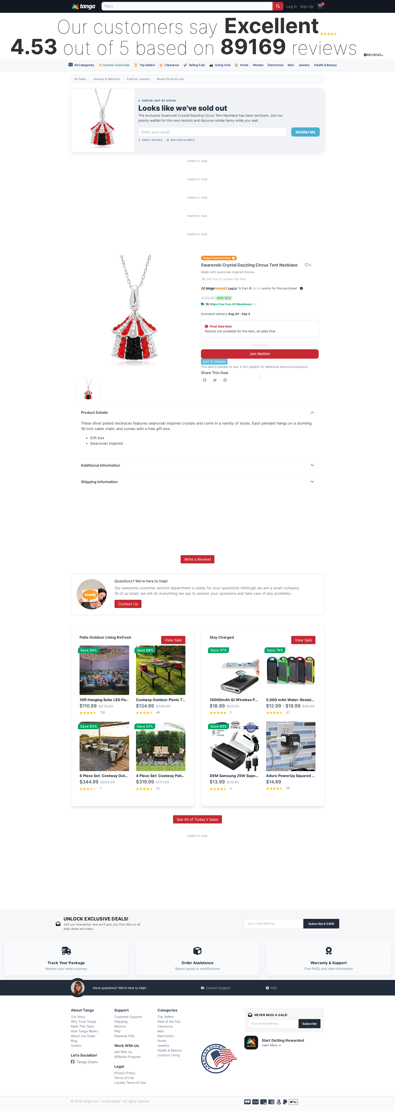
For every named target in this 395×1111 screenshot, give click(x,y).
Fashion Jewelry (138, 79)
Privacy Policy (124, 1073)
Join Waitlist (260, 354)
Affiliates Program (127, 1057)
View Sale (173, 640)
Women (258, 65)
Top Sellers (144, 65)
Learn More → (271, 1045)
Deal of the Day (169, 1021)
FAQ (274, 988)
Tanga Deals (87, 1062)
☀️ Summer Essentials (114, 65)
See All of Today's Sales (197, 819)
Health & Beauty (325, 65)
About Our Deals (83, 1036)
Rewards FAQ (124, 1036)
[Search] (277, 6)
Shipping (121, 1021)
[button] (301, 288)
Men (291, 65)
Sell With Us (123, 1052)
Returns (120, 1026)
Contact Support (218, 988)
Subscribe (309, 1023)
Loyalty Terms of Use (130, 1082)
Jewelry (304, 65)
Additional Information (100, 465)
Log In (291, 6)
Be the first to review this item (224, 279)
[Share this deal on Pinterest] (226, 380)
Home (241, 65)
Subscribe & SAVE (321, 923)
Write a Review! (197, 559)
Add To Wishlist (214, 361)
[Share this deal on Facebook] (205, 380)
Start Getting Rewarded (283, 1040)
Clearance (169, 65)
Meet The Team (82, 1026)
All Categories (84, 65)
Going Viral (219, 65)
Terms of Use (124, 1078)
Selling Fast (194, 65)
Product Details (94, 412)
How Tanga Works (84, 1031)
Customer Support (128, 1017)
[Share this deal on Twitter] (215, 380)
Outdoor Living (168, 1055)
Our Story (78, 1017)
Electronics (275, 65)
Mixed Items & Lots (170, 79)
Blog (74, 1041)
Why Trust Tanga (83, 1021)
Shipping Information (99, 481)
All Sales (80, 79)
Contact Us (128, 604)
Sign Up (307, 6)
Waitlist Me (305, 132)
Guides (76, 1045)
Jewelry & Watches (106, 79)
